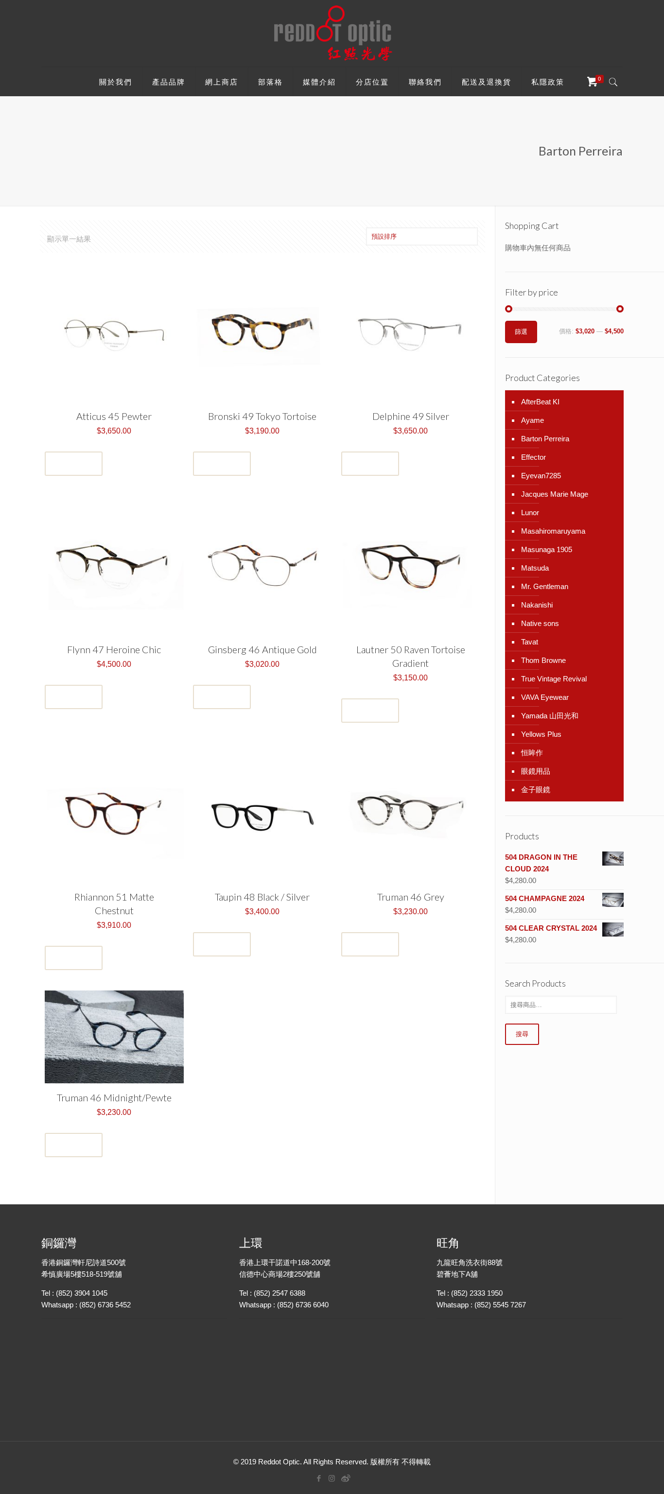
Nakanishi (537, 605)
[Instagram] (332, 1478)
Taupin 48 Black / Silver (262, 897)
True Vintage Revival (554, 679)
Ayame (532, 420)
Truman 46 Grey (410, 897)
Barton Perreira (545, 438)
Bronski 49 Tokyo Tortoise (262, 416)
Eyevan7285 (541, 475)
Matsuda (535, 568)
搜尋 (522, 1034)
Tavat (529, 642)
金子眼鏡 (535, 789)
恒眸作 (532, 752)
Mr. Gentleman (544, 586)
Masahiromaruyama (553, 531)
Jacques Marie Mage (554, 494)
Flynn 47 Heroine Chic (114, 649)
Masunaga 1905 (546, 549)
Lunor (530, 512)
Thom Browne (543, 660)
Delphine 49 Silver (410, 416)
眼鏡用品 (535, 771)
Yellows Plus (541, 734)
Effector (533, 457)
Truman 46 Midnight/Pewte (114, 1097)
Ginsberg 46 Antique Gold (262, 649)
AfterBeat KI (540, 402)
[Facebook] (319, 1478)
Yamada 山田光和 (549, 716)
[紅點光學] (332, 33)
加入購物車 (73, 463)
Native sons (540, 623)
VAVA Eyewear (545, 697)
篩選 (521, 331)
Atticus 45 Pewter (114, 416)
